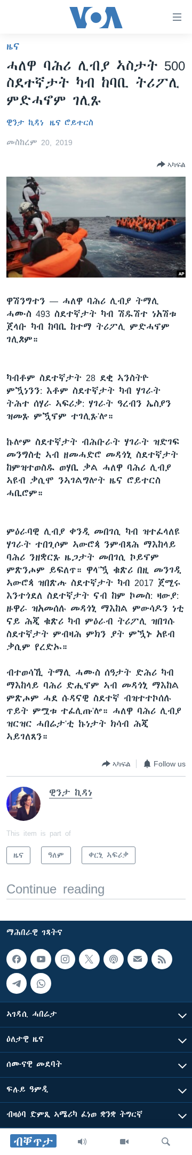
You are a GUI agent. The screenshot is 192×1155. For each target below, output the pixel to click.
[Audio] (82, 1141)
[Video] (124, 1141)
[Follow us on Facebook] (16, 959)
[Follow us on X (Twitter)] (89, 959)
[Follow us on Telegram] (16, 983)
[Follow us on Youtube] (40, 959)
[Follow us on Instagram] (65, 959)
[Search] (166, 1141)
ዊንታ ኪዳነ (25, 123)
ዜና (13, 46)
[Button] (171, 164)
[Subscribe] (137, 959)
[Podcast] (113, 959)
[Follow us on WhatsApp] (40, 983)
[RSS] (161, 959)
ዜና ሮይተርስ (71, 123)
